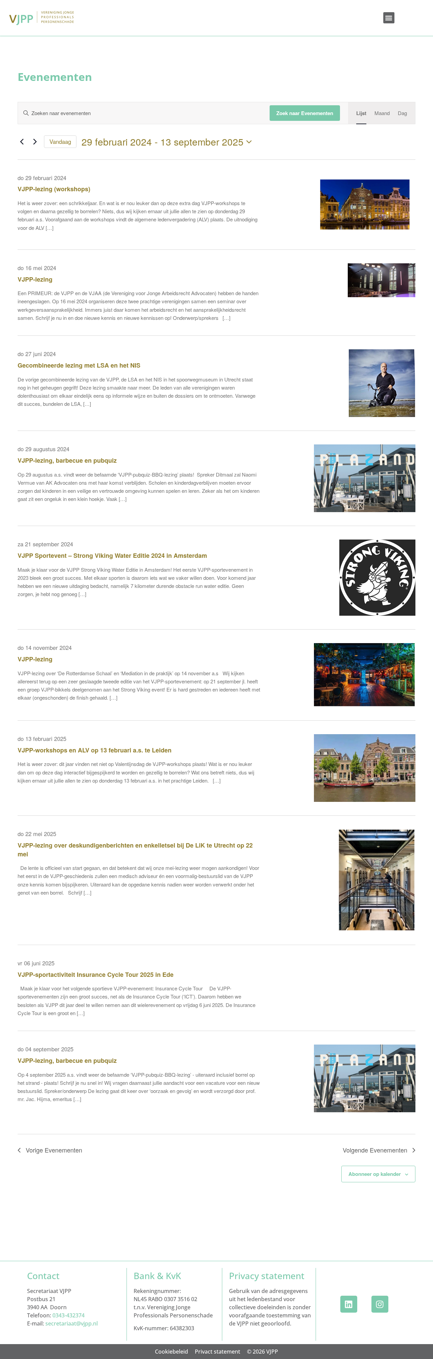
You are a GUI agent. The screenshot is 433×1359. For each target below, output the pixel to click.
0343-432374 (68, 1315)
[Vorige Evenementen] (22, 142)
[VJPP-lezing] (381, 292)
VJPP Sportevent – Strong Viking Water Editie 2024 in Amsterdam (112, 555)
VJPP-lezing (35, 279)
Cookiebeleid (171, 1351)
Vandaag (60, 141)
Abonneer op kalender (374, 1174)
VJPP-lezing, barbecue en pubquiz (67, 460)
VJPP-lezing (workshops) (54, 188)
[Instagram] (379, 1304)
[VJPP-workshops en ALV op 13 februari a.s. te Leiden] (364, 768)
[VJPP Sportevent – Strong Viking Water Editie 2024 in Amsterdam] (377, 578)
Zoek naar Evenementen (304, 113)
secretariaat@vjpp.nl (71, 1323)
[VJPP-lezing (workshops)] (364, 204)
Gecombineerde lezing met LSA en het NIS (79, 365)
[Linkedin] (348, 1304)
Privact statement (217, 1351)
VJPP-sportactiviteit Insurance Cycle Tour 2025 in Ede (96, 974)
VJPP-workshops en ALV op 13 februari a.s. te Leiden (95, 750)
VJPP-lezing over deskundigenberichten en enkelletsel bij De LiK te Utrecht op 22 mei (135, 849)
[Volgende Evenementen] (35, 142)
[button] (388, 17)
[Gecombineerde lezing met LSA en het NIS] (381, 383)
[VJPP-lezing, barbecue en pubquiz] (364, 478)
